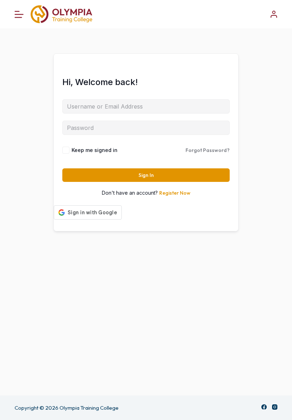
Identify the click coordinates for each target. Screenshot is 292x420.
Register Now (175, 193)
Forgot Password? (208, 150)
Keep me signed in (95, 150)
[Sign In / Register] (273, 14)
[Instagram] (274, 407)
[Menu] (19, 14)
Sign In (146, 175)
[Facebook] (264, 407)
